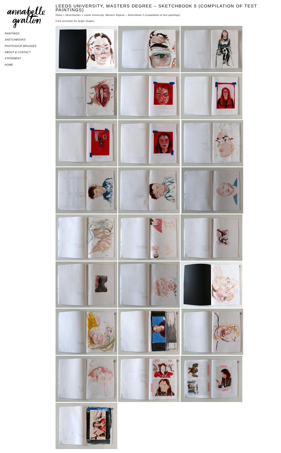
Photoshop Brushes (21, 46)
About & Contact (18, 52)
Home (9, 64)
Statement (13, 58)
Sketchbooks (15, 39)
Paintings (12, 33)
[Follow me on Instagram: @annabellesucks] (6, 74)
